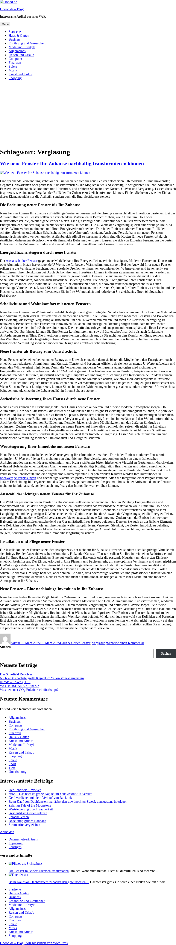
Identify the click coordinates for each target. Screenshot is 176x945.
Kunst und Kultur (20, 74)
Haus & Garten (19, 35)
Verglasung (99, 643)
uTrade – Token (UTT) (15, 682)
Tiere (12, 768)
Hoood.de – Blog (12, 9)
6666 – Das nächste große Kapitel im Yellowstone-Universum (42, 678)
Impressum (16, 843)
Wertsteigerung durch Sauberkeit (31, 809)
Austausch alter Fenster (21, 260)
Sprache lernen (19, 817)
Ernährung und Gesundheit (27, 43)
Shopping (15, 78)
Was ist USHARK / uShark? (19, 686)
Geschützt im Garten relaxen (28, 813)
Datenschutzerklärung (23, 839)
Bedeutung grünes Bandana (27, 821)
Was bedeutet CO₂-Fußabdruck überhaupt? (29, 690)
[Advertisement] (88, 113)
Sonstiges (15, 847)
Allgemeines (17, 51)
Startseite (15, 31)
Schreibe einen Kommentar (125, 643)
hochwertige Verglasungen (18, 478)
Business (15, 39)
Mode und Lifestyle (22, 47)
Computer (15, 59)
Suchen (5, 647)
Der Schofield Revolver (16, 674)
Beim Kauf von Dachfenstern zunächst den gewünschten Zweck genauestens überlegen (68, 801)
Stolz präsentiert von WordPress (46, 943)
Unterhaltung (17, 772)
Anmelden (7, 832)
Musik (13, 70)
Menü (5, 24)
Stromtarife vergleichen (24, 825)
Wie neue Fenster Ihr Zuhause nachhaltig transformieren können (72, 163)
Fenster (85, 643)
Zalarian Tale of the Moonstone (30, 805)
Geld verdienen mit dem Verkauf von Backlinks (41, 797)
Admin (15, 643)
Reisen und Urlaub (21, 55)
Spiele (13, 66)
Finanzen (15, 62)
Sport (12, 764)
